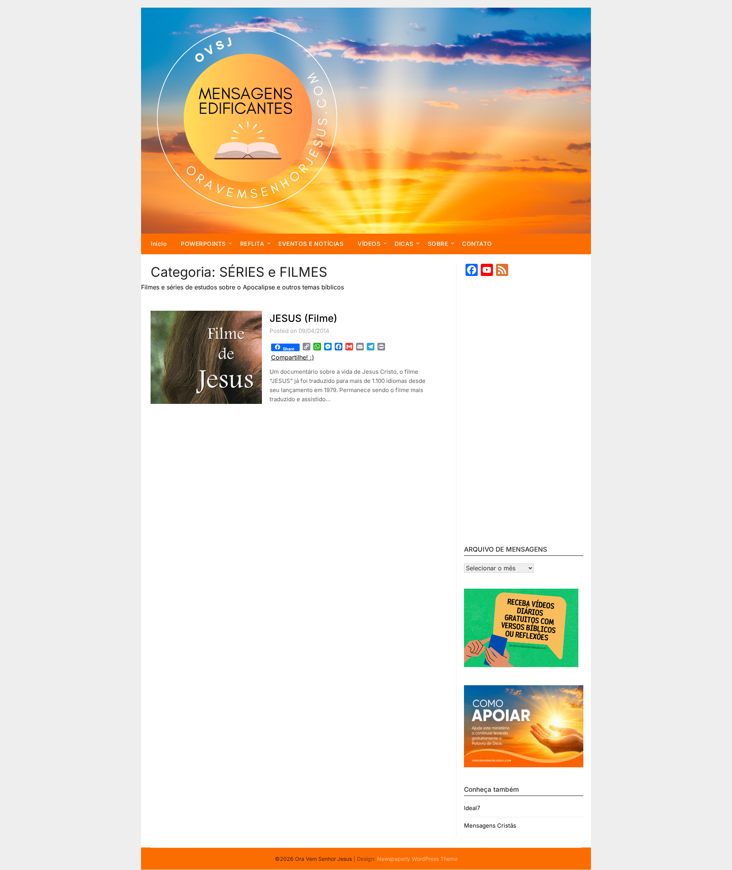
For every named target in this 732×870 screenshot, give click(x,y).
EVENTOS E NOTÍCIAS (311, 243)
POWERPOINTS (203, 243)
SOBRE (438, 243)
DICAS (404, 243)
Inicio (159, 243)
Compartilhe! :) (292, 357)
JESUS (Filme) (303, 318)
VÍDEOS (369, 243)
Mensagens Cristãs (490, 825)
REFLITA (252, 243)
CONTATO (477, 243)
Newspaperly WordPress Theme (417, 858)
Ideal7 (472, 808)
